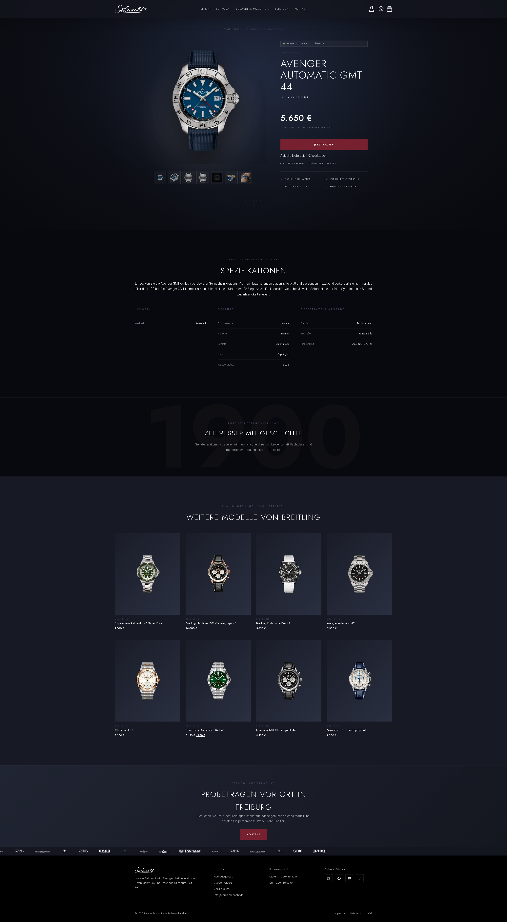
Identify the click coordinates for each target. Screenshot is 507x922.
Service (280, 9)
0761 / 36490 (222, 888)
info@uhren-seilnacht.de (228, 894)
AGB (369, 913)
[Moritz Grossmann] (15, 851)
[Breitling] (116, 851)
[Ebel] (188, 851)
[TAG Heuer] (163, 851)
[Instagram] (329, 878)
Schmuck (223, 9)
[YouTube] (349, 878)
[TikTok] (360, 878)
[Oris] (55, 851)
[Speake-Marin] (37, 851)
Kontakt (301, 9)
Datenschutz (356, 913)
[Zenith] (136, 851)
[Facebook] (339, 878)
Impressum (340, 913)
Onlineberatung (292, 163)
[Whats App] (380, 9)
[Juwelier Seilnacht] (131, 9)
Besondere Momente (251, 9)
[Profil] (371, 9)
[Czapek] (206, 851)
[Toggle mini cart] (389, 9)
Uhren (205, 9)
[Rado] (77, 851)
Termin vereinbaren (322, 163)
